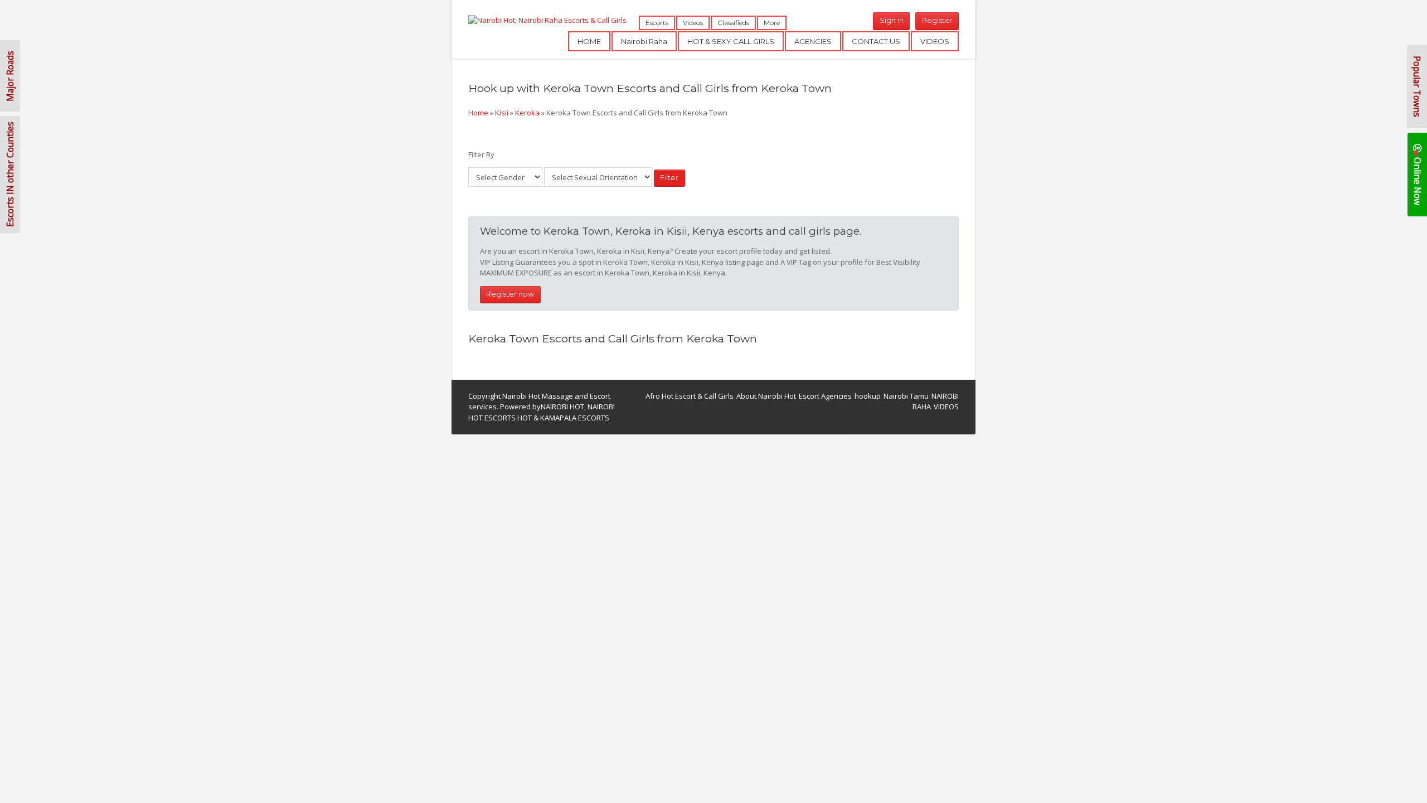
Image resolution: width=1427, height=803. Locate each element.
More (772, 22)
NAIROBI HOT (562, 407)
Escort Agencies (825, 396)
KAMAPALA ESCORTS (574, 418)
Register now (510, 293)
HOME (589, 41)
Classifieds (733, 22)
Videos (693, 22)
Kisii (501, 113)
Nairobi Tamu (906, 396)
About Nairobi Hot (766, 396)
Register (937, 20)
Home (478, 113)
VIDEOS (934, 41)
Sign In (892, 20)
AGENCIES (813, 41)
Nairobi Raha (644, 41)
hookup (868, 396)
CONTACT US (876, 41)
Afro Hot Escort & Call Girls (689, 396)
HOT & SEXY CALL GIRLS (730, 41)
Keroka (527, 113)
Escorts (656, 22)
